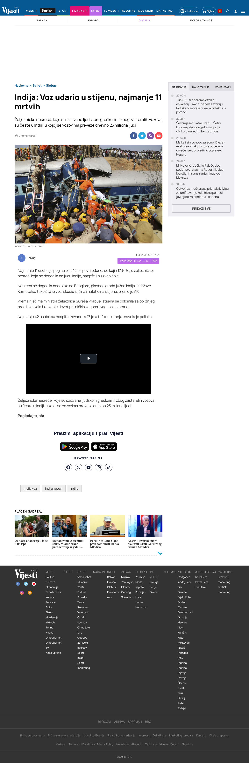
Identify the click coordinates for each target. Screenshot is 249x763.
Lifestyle (141, 572)
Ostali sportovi (82, 620)
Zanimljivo (127, 582)
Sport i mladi (81, 655)
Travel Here (201, 582)
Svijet (111, 572)
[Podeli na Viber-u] (150, 135)
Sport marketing (83, 665)
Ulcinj (181, 698)
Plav (180, 658)
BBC (148, 722)
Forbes (68, 572)
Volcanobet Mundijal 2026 (84, 582)
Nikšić (181, 647)
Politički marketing (224, 589)
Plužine (182, 663)
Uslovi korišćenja (93, 735)
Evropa (111, 582)
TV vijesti (154, 574)
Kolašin (182, 632)
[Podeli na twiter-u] (142, 135)
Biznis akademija (52, 615)
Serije (153, 587)
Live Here (200, 587)
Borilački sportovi (82, 645)
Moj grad (184, 572)
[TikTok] (108, 467)
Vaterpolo (83, 612)
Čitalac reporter (219, 735)
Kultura (50, 597)
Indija (74, 488)
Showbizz (127, 597)
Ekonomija (52, 587)
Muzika (125, 577)
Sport (81, 572)
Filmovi (154, 592)
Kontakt (201, 735)
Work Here (201, 577)
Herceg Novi (182, 625)
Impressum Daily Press (152, 735)
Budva (182, 602)
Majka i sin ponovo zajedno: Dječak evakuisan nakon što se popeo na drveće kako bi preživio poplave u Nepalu (200, 148)
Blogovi (104, 722)
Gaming (126, 592)
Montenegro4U (205, 572)
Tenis (80, 602)
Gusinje (182, 617)
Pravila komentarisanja (121, 735)
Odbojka (82, 637)
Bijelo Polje (184, 597)
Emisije (154, 582)
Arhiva (119, 722)
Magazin (99, 572)
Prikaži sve (201, 208)
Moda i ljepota (139, 584)
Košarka (82, 597)
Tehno (49, 627)
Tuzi (180, 693)
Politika (50, 577)
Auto (49, 607)
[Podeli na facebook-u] (133, 135)
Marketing (225, 572)
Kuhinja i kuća (140, 594)
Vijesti (50, 572)
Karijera (61, 744)
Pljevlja (182, 673)
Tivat (181, 688)
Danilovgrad (185, 612)
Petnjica (183, 652)
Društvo (50, 582)
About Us (187, 744)
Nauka (49, 632)
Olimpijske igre (83, 630)
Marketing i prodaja (181, 735)
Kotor (181, 637)
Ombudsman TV (53, 645)
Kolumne (170, 572)
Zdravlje (140, 577)
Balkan (111, 577)
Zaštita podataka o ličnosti (161, 744)
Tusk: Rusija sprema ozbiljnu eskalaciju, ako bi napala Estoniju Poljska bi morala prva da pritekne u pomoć (201, 106)
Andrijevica (185, 582)
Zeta (181, 703)
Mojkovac (184, 642)
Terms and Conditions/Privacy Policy (91, 744)
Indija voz (30, 488)
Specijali (135, 722)
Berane (182, 592)
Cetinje (182, 607)
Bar (180, 587)
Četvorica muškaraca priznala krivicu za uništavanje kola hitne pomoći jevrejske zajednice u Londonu (202, 193)
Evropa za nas (113, 594)
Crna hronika (53, 592)
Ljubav (139, 602)
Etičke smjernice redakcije (64, 735)
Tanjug (31, 258)
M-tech (50, 622)
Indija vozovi (53, 488)
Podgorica (184, 577)
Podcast (51, 602)
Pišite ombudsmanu (32, 735)
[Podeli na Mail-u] (158, 135)
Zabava (126, 572)
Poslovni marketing (224, 579)
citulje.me (191, 11)
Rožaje (182, 678)
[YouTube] (88, 467)
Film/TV (125, 587)
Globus (111, 587)
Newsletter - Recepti (129, 744)
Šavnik (182, 683)
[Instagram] (98, 467)
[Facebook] (68, 467)
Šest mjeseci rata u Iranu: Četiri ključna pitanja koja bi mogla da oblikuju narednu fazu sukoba (198, 127)
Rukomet (83, 607)
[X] (78, 467)
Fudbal (81, 592)
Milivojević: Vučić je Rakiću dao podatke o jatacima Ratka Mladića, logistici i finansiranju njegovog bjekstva (200, 171)
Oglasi (211, 11)
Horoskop (141, 607)
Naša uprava (53, 652)
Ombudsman (53, 637)
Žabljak (182, 708)
